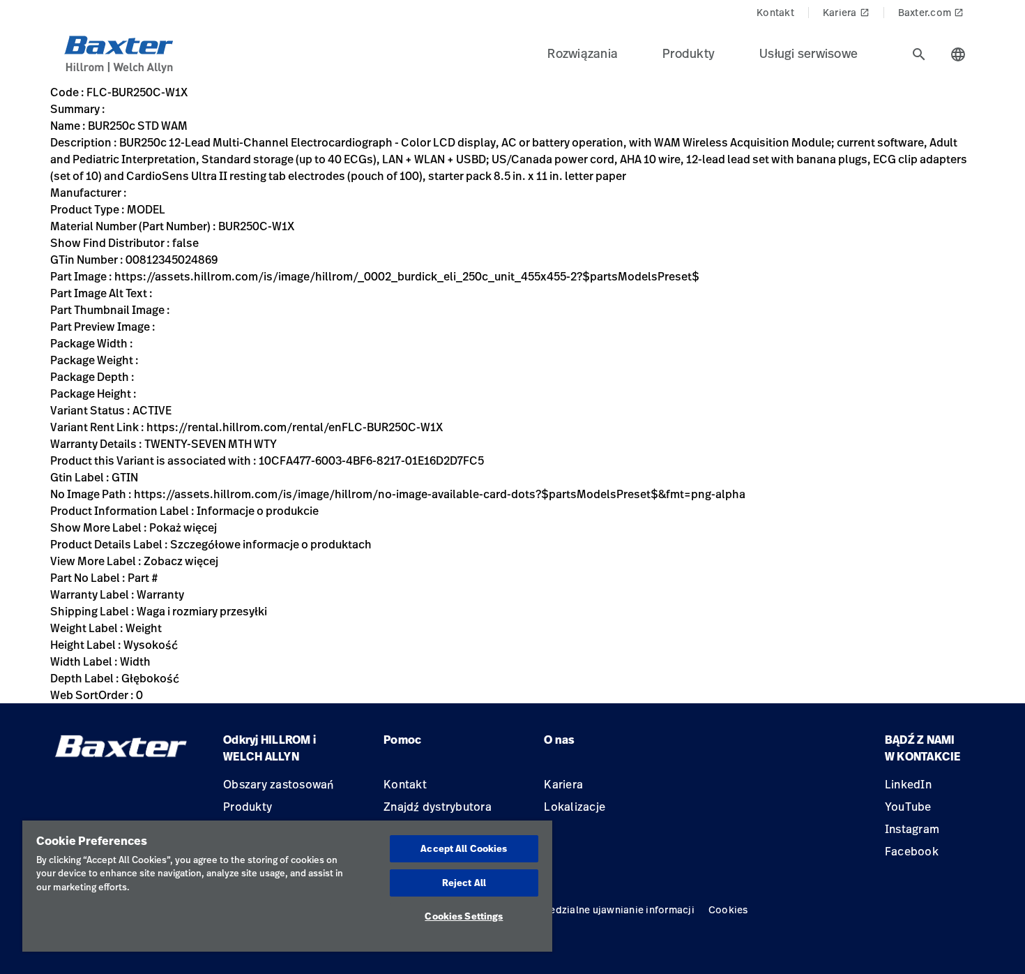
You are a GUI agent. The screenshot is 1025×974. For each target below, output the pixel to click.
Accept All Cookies (463, 848)
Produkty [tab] (688, 53)
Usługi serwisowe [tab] (808, 53)
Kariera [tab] (846, 12)
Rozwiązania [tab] (582, 53)
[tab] (919, 54)
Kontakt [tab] (775, 12)
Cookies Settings (464, 916)
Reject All (464, 882)
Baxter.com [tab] (931, 12)
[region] (287, 886)
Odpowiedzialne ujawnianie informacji (603, 909)
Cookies (728, 909)
